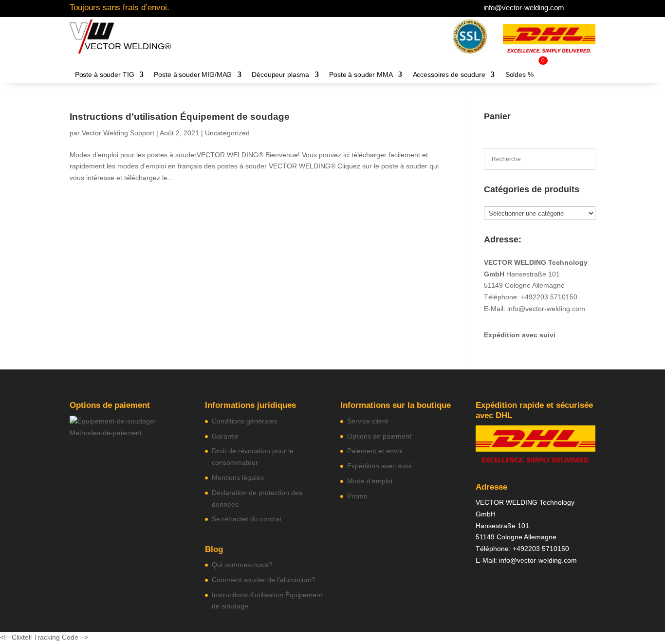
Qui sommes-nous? (242, 565)
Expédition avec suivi (519, 335)
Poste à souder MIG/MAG (193, 74)
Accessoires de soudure (449, 74)
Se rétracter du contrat (246, 519)
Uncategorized (227, 133)
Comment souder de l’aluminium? (263, 580)
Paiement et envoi (375, 451)
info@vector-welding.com (523, 7)
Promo (357, 496)
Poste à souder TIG (104, 74)
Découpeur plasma (280, 74)
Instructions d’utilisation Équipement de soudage (180, 116)
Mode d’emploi (369, 481)
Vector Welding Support (118, 133)
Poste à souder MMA (360, 74)
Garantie (225, 436)
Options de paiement (379, 436)
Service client (367, 421)
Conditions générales (244, 421)
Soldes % (519, 74)
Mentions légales (238, 477)
